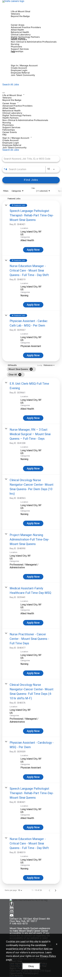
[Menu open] (3, 92)
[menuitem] (31, 97)
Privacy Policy (48, 955)
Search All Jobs (10, 84)
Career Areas (17, 25)
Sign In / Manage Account (24, 65)
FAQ (13, 52)
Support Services (20, 49)
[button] (31, 94)
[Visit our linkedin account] (12, 908)
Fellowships (17, 51)
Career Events (18, 38)
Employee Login (19, 70)
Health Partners (10, 117)
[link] (31, 228)
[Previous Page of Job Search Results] (49, 890)
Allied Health (17, 29)
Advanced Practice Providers (26, 27)
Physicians (16, 46)
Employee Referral (20, 72)
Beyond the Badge (20, 16)
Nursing (15, 44)
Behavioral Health (20, 32)
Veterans (15, 13)
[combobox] (29, 159)
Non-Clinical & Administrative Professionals (34, 41)
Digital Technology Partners (25, 37)
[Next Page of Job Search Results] (56, 890)
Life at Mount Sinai (20, 11)
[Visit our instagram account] (12, 912)
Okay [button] (31, 966)
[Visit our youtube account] (12, 916)
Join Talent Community (23, 75)
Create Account (19, 68)
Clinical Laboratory (21, 34)
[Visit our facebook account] (12, 904)
